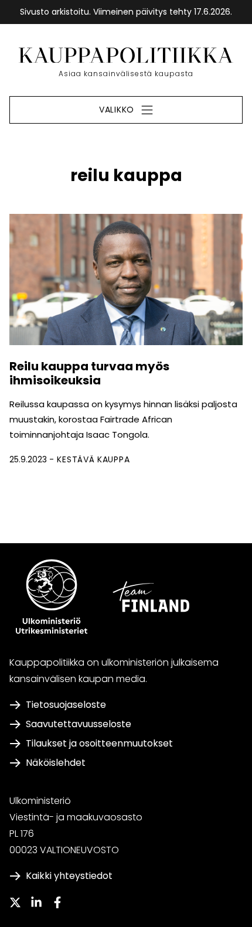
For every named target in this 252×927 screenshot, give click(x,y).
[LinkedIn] (36, 902)
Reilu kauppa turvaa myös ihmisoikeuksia (89, 373)
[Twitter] (15, 902)
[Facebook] (57, 902)
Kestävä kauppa (93, 459)
